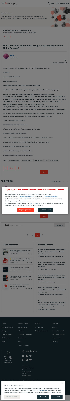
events (26, 199)
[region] (33, 390)
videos (36, 203)
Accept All (57, 397)
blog (31, 203)
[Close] (62, 383)
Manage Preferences (12, 397)
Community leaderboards (26, 196)
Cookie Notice (43, 390)
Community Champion (51, 196)
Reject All (43, 397)
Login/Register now (25, 210)
